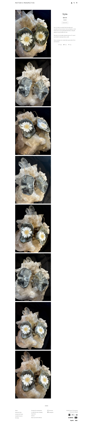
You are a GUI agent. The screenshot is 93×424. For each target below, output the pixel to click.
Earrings (17, 417)
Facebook (51, 410)
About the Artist (18, 412)
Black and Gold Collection (36, 417)
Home (16, 410)
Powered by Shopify (74, 412)
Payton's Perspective (25, 3)
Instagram (51, 412)
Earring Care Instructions (36, 410)
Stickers (33, 415)
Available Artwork (18, 416)
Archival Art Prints (19, 414)
